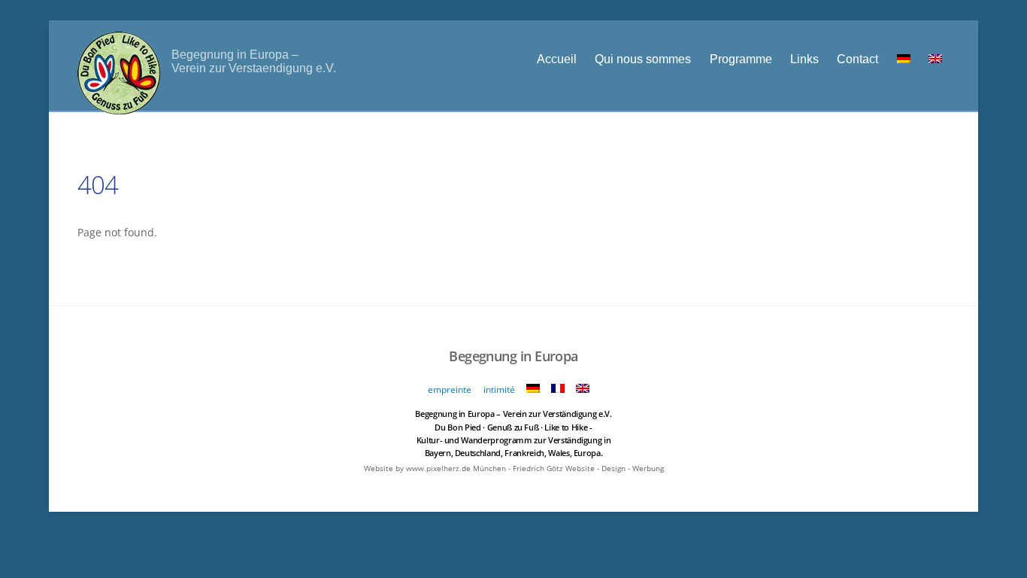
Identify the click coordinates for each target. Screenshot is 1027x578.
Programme (741, 58)
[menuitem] (903, 58)
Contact (857, 58)
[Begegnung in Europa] (118, 105)
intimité (499, 389)
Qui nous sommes (643, 58)
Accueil (557, 58)
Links (804, 58)
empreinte (449, 389)
